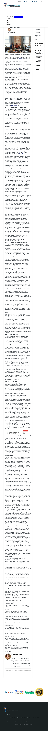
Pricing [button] (8, 14)
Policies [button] (8, 18)
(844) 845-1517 (24, 1)
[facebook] (5, 714)
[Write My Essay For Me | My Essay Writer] (12, 5)
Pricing (18, 717)
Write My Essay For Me (18, 16)
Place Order (9, 16)
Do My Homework (35, 717)
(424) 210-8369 (34, 1)
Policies (28, 717)
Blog (7, 22)
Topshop (18, 68)
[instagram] (9, 714)
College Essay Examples (38, 46)
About (7, 12)
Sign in (1, 728)
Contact (8, 24)
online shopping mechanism (24, 80)
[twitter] (7, 714)
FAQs (7, 20)
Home (7, 9)
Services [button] (8, 10)
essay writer (20, 58)
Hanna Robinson (12, 32)
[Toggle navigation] (43, 6)
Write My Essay (14, 105)
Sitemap (42, 719)
